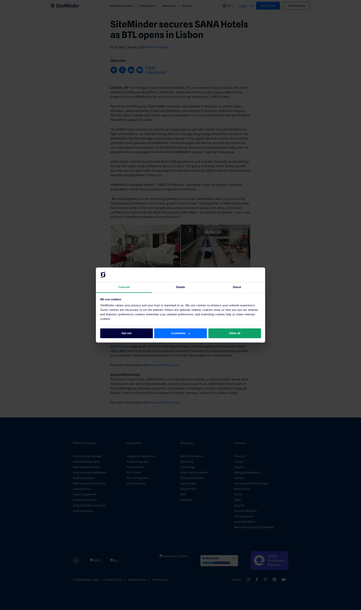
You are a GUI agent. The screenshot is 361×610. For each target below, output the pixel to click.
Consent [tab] (124, 287)
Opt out (126, 333)
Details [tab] (180, 287)
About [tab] (237, 287)
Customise (178, 333)
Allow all (234, 333)
